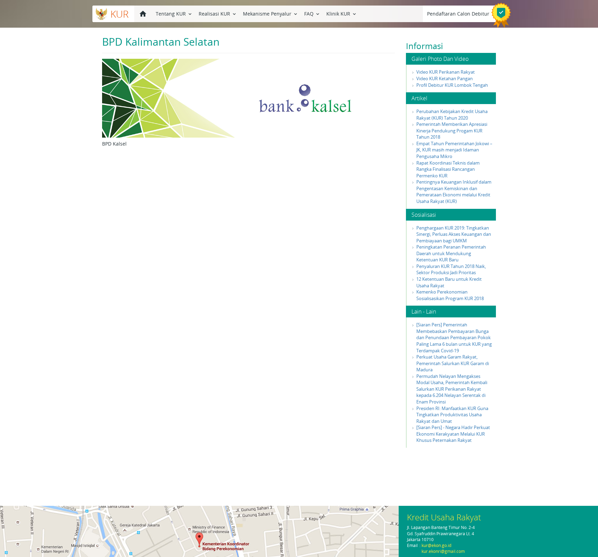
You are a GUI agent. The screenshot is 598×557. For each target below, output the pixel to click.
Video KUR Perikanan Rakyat (445, 72)
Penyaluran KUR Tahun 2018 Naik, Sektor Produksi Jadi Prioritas (451, 269)
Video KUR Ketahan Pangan (444, 78)
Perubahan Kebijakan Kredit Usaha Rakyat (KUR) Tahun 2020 (452, 114)
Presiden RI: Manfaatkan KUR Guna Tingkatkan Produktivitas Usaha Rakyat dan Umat (452, 414)
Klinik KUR (341, 13)
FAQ (312, 13)
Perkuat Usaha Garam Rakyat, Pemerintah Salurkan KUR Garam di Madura (452, 363)
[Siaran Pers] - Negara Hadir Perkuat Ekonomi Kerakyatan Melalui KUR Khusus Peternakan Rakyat (453, 433)
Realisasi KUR (218, 13)
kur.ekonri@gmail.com (443, 551)
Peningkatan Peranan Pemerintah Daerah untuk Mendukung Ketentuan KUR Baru (451, 253)
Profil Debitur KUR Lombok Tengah (452, 85)
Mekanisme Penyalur (270, 13)
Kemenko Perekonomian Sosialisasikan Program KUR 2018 (450, 295)
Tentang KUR (174, 13)
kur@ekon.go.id (436, 545)
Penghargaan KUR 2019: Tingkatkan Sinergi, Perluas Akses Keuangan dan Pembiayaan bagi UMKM (453, 234)
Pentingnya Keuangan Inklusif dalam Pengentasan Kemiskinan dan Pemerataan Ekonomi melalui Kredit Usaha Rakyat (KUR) (453, 191)
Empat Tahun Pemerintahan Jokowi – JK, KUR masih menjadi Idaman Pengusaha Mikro (454, 149)
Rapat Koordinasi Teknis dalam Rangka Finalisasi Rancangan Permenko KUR (448, 169)
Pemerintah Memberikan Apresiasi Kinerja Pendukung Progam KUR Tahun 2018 (451, 130)
